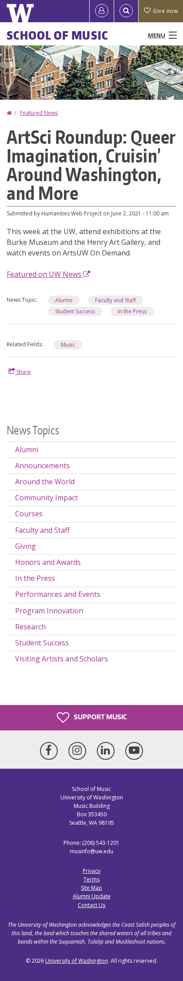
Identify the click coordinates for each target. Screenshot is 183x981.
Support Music (99, 716)
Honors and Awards (48, 562)
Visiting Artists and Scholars (61, 659)
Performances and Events (57, 594)
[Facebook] (50, 751)
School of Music (57, 35)
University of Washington (76, 961)
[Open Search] (126, 11)
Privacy (91, 871)
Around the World (45, 481)
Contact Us (91, 905)
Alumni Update (92, 896)
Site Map (91, 888)
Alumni (63, 300)
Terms (91, 879)
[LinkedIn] (107, 751)
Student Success (75, 311)
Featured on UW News (45, 274)
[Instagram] (79, 751)
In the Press (132, 311)
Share (23, 372)
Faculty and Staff (115, 300)
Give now (165, 11)
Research (30, 627)
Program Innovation (49, 611)
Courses (29, 514)
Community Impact (46, 498)
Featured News (39, 113)
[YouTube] (134, 751)
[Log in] (102, 11)
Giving (25, 546)
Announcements (42, 465)
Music (68, 345)
